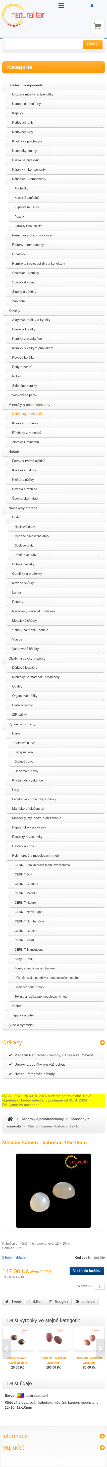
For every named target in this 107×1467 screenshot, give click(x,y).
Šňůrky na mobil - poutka (30, 630)
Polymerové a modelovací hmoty (36, 855)
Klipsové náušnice (27, 207)
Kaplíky (17, 113)
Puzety (19, 216)
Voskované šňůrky (25, 649)
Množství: (85, 1286)
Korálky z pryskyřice (27, 339)
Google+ (61, 1301)
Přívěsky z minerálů (26, 433)
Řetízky (17, 602)
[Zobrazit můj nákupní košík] (98, 26)
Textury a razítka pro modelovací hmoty (41, 996)
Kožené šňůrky (23, 583)
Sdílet (37, 1301)
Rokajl (16, 376)
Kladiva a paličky (24, 470)
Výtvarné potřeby (21, 724)
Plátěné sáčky (22, 705)
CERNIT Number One (29, 921)
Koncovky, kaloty (24, 151)
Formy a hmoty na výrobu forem (36, 968)
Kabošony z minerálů (27, 414)
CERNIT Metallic (26, 893)
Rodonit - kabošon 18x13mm (89, 1360)
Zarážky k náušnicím (28, 226)
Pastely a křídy (23, 846)
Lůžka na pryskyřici (26, 160)
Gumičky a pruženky (27, 573)
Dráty (16, 517)
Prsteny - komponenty (28, 245)
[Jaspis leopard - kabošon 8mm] (18, 1338)
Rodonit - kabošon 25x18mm (53, 1360)
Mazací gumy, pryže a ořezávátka (36, 818)
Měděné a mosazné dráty (32, 536)
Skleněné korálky (24, 386)
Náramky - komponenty (29, 169)
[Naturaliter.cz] (23, 15)
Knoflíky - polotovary (27, 141)
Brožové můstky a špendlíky (33, 94)
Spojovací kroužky (25, 273)
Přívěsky (18, 254)
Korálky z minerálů (25, 423)
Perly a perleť (22, 367)
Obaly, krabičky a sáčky (26, 658)
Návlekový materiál (23, 508)
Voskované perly (24, 395)
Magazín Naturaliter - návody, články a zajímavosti (54, 1055)
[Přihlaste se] (92, 6)
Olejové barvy (24, 761)
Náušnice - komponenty (29, 179)
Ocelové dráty (24, 545)
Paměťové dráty (25, 555)
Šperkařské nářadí (25, 498)
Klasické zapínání (27, 198)
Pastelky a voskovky (27, 837)
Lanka (16, 592)
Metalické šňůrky (24, 620)
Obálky (17, 686)
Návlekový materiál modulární (33, 611)
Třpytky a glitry (23, 1015)
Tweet (15, 1301)
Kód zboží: (83, 1258)
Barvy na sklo (24, 752)
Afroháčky (21, 188)
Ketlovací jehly (23, 122)
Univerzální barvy (26, 771)
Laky (15, 790)
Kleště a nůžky (23, 479)
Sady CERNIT (24, 959)
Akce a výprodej (21, 1025)
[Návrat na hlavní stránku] (10, 1119)
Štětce (17, 1006)
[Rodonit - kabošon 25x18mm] (53, 1338)
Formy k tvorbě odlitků (28, 461)
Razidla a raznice (24, 489)
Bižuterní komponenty (25, 85)
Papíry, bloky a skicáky (29, 827)
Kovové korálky (23, 357)
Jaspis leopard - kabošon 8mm (17, 1360)
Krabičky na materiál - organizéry (36, 677)
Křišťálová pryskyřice (27, 780)
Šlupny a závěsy (24, 292)
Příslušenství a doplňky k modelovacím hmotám (47, 978)
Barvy (16, 733)
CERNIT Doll (23, 874)
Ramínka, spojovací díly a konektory (38, 263)
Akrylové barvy (25, 743)
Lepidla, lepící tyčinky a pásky (34, 799)
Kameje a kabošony (26, 104)
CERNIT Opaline (26, 931)
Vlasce (17, 639)
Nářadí (13, 452)
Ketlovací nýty (22, 132)
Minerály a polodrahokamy (29, 405)
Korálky (14, 311)
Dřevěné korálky (24, 329)
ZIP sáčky (19, 714)
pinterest (88, 1301)
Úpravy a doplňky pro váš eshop (39, 1064)
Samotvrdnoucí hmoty (29, 987)
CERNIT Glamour (26, 884)
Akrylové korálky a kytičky (31, 320)
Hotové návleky (23, 564)
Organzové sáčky (25, 696)
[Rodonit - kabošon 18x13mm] (89, 1338)
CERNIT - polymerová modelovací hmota (42, 865)
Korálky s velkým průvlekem (32, 348)
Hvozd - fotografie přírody (34, 1074)
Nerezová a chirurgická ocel (32, 235)
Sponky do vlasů (24, 282)
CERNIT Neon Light (28, 912)
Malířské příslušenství (28, 808)
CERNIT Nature (25, 902)
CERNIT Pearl (24, 940)
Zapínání (18, 301)
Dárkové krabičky (24, 667)
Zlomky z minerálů (25, 442)
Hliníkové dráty (25, 526)
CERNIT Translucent (29, 949)
